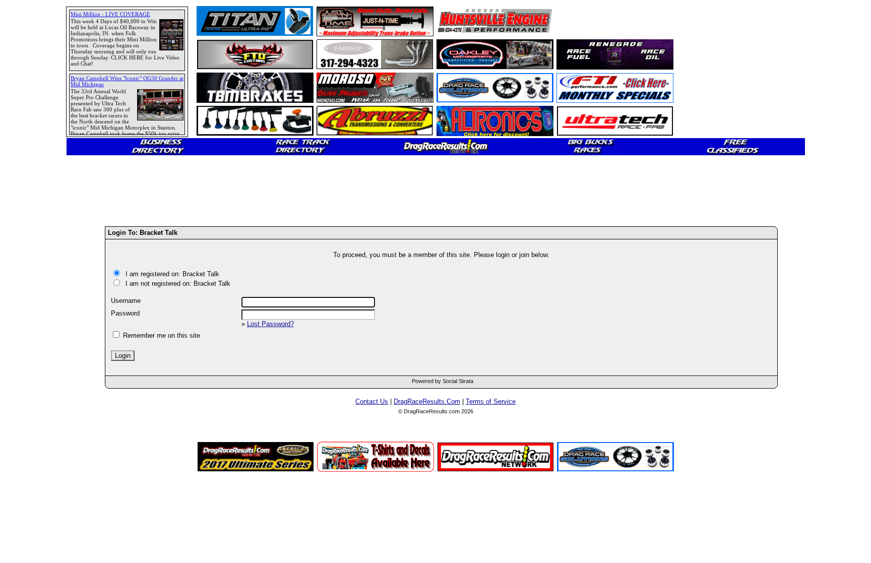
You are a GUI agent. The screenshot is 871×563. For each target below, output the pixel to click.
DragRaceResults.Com (427, 401)
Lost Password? (270, 324)
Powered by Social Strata (442, 381)
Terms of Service (491, 401)
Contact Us (371, 401)
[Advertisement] (43, 365)
